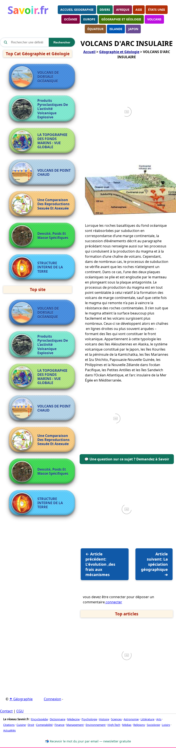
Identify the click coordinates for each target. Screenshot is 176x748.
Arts (158, 719)
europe (89, 19)
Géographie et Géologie (121, 19)
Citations (9, 725)
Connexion (52, 699)
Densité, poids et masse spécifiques (52, 236)
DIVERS (105, 10)
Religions (139, 725)
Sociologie (153, 725)
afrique (122, 10)
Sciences (116, 719)
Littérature (147, 719)
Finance (59, 725)
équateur (95, 29)
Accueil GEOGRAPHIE (77, 10)
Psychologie (89, 719)
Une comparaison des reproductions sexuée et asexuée (53, 204)
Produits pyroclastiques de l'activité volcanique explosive (52, 109)
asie (138, 10)
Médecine (73, 719)
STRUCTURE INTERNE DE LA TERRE (50, 267)
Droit (31, 725)
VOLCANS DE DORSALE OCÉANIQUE (48, 77)
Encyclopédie (39, 719)
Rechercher (61, 42)
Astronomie (131, 719)
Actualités (9, 730)
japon (133, 29)
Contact (6, 711)
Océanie (70, 19)
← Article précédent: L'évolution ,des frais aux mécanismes (100, 564)
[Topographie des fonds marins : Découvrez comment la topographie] (23, 141)
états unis (156, 10)
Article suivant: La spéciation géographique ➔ (154, 564)
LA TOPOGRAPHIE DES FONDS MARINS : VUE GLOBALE (52, 141)
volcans (154, 19)
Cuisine (21, 725)
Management (75, 725)
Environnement (96, 725)
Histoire (104, 719)
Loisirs (166, 725)
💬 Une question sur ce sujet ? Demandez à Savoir (126, 459)
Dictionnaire (57, 719)
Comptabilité (44, 725)
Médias (126, 725)
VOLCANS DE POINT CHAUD (54, 173)
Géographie (21, 699)
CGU (20, 711)
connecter (113, 602)
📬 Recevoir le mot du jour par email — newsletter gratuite (88, 741)
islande (115, 29)
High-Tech (114, 725)
